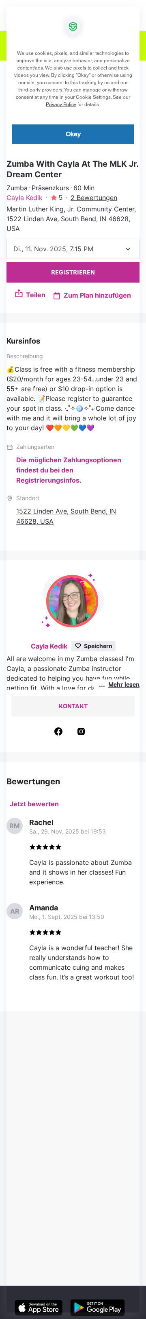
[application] (73, 659)
